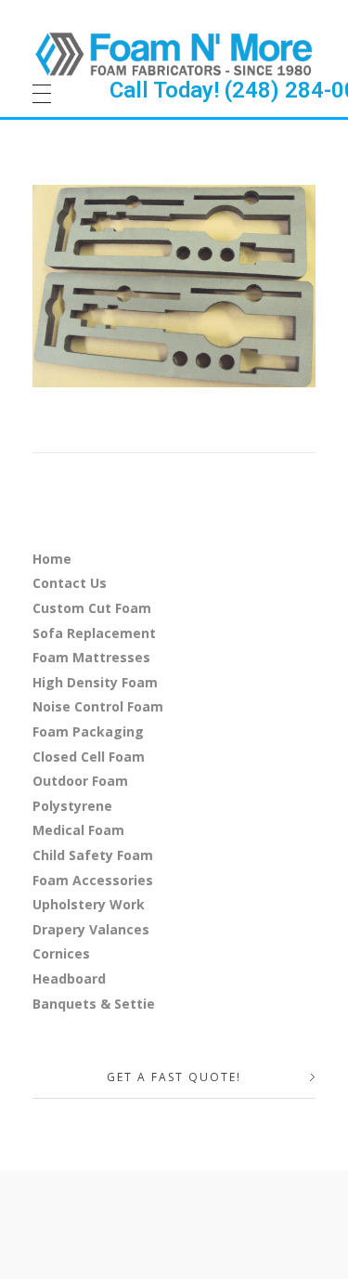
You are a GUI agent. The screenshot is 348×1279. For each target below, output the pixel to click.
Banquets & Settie (93, 1003)
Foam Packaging (88, 731)
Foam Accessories (92, 880)
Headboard (69, 978)
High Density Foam (95, 682)
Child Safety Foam (92, 855)
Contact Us (69, 583)
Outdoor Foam (80, 781)
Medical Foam (78, 830)
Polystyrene (72, 806)
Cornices (61, 953)
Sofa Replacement (94, 633)
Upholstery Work (88, 904)
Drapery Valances (90, 929)
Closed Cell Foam (88, 756)
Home (51, 559)
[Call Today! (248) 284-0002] (174, 53)
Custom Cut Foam (91, 608)
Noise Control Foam (97, 706)
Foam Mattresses (91, 657)
